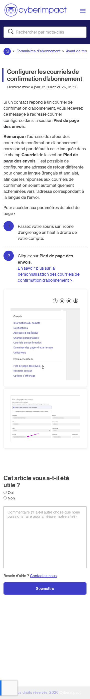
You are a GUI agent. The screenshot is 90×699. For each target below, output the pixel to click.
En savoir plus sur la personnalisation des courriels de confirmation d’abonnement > (49, 274)
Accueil (7, 50)
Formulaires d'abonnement (38, 51)
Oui (10, 492)
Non (11, 498)
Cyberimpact (70, 692)
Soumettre (45, 588)
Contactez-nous (43, 576)
